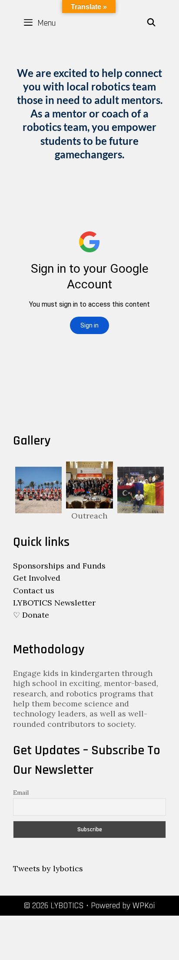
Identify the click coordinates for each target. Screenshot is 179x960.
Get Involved (36, 578)
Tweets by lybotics (48, 868)
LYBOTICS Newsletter (54, 603)
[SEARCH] (151, 23)
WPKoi (144, 905)
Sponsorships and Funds (59, 566)
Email (21, 792)
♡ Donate (31, 615)
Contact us (33, 590)
